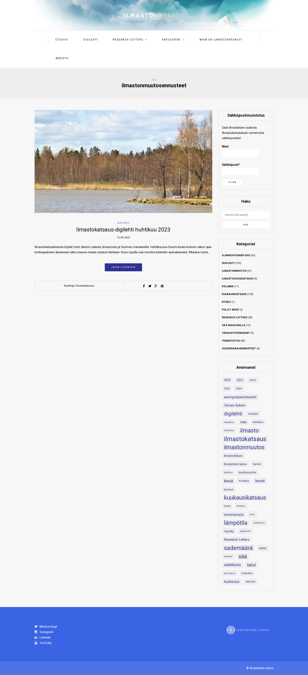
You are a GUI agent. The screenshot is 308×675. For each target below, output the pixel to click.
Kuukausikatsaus (234, 294)
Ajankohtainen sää (236, 255)
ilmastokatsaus (245, 439)
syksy (262, 548)
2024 (239, 388)
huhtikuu (229, 430)
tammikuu (229, 573)
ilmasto (249, 430)
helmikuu (258, 422)
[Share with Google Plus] (156, 286)
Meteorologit (48, 626)
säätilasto (232, 564)
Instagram (46, 632)
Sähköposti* (231, 165)
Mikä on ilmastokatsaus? (221, 39)
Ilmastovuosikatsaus (237, 278)
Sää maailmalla (233, 325)
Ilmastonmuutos (234, 270)
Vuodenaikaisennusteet (239, 348)
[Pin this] (162, 286)
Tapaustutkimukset (236, 333)
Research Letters (128, 39)
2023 (227, 388)
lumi (252, 514)
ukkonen (250, 581)
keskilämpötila (247, 472)
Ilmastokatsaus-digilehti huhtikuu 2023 (123, 229)
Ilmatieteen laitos (235, 464)
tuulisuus (231, 582)
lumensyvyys (234, 514)
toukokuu (246, 573)
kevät (260, 480)
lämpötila (235, 523)
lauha (227, 506)
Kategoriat (171, 39)
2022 (253, 380)
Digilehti (90, 39)
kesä (228, 480)
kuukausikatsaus (245, 498)
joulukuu (228, 472)
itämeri (257, 464)
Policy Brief (230, 309)
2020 (227, 380)
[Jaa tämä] (144, 286)
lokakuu (241, 506)
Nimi (225, 146)
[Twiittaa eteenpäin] (150, 286)
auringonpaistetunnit (240, 397)
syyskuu (228, 556)
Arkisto (62, 58)
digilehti (233, 414)
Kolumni (228, 286)
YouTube (45, 643)
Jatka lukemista (123, 267)
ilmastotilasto (233, 456)
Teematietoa (231, 340)
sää (242, 556)
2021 (240, 380)
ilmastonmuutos (244, 447)
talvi (251, 565)
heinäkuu (229, 422)
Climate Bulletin (234, 405)
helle (243, 422)
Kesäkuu (244, 480)
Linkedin (45, 637)
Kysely (226, 301)
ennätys (253, 413)
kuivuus (228, 489)
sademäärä (238, 548)
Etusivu (62, 39)
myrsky (229, 531)
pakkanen (245, 531)
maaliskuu (259, 522)
